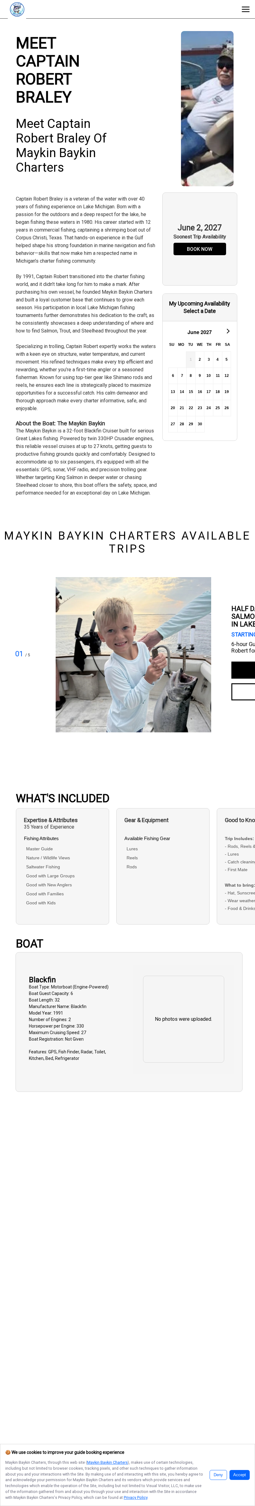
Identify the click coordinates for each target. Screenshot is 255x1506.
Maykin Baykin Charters (107, 1462)
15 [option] (191, 392)
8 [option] (191, 375)
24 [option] (208, 408)
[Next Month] (228, 331)
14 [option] (182, 392)
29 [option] (191, 424)
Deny (218, 1475)
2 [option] (200, 359)
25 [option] (218, 408)
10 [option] (208, 375)
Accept (239, 1475)
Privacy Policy (135, 1497)
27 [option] (173, 424)
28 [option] (182, 424)
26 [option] (227, 408)
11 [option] (218, 375)
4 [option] (217, 359)
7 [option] (182, 375)
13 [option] (173, 392)
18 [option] (218, 392)
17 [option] (208, 392)
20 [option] (173, 408)
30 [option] (200, 424)
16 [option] (200, 392)
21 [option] (182, 408)
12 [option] (227, 375)
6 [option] (173, 375)
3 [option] (209, 359)
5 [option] (226, 359)
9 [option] (200, 375)
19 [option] (227, 392)
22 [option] (191, 408)
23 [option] (200, 408)
